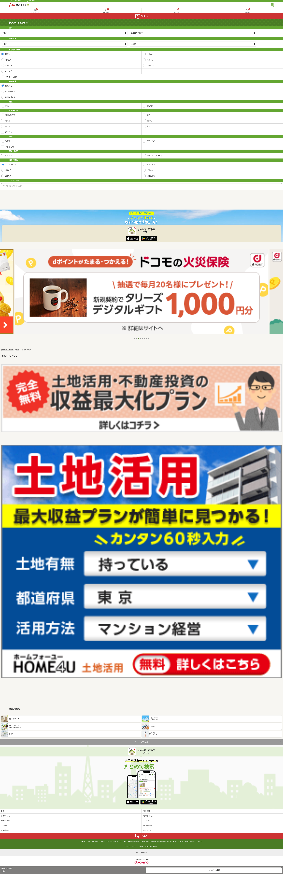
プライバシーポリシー (130, 846)
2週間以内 (151, 176)
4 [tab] (140, 338)
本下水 (149, 126)
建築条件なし (10, 91)
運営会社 (155, 846)
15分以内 (150, 66)
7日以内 (8, 176)
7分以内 (150, 60)
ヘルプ (140, 846)
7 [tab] (146, 338)
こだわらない (10, 164)
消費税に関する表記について (193, 841)
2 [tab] (136, 338)
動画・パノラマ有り (155, 156)
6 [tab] (144, 338)
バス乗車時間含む (12, 77)
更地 (7, 106)
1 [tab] (134, 338)
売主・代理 (151, 141)
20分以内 (8, 71)
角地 (148, 115)
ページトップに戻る (141, 742)
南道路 (7, 121)
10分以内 (8, 66)
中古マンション (148, 816)
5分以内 (8, 60)
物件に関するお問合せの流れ (132, 841)
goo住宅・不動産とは (87, 841)
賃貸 (2, 811)
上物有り (150, 106)
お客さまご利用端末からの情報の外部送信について (108, 841)
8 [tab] (148, 338)
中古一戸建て (147, 821)
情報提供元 (145, 841)
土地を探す (5, 825)
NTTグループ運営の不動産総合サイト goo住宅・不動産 (22, 1)
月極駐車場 (146, 811)
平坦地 (7, 126)
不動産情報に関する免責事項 (157, 841)
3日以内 (150, 170)
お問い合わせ (147, 846)
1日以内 (8, 170)
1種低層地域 (10, 115)
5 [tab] (142, 338)
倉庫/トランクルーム (150, 830)
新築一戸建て (5, 821)
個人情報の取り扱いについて (175, 841)
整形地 (149, 121)
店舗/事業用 (5, 830)
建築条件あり (10, 97)
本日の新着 (151, 164)
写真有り (8, 156)
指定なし (8, 54)
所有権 (7, 141)
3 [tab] (138, 338)
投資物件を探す (148, 825)
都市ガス (8, 132)
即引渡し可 (9, 147)
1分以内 (150, 54)
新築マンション (6, 816)
